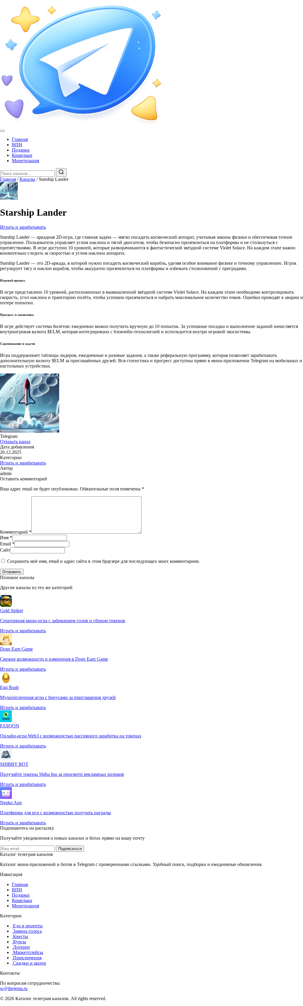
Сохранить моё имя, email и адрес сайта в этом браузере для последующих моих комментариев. (103, 561)
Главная (20, 139)
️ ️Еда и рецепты (27, 925)
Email (7, 543)
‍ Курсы (19, 941)
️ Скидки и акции (29, 963)
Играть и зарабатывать (23, 227)
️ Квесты (20, 936)
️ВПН (17, 144)
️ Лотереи (21, 947)
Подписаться (70, 848)
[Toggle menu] (2, 131)
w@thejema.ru (14, 988)
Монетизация (25, 160)
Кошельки (22, 155)
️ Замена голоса (27, 931)
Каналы (27, 179)
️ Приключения (26, 957)
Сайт (5, 549)
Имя (6, 537)
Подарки (21, 149)
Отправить (11, 572)
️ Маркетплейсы (27, 952)
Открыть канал (15, 441)
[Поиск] (61, 172)
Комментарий (15, 531)
